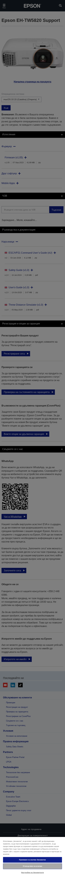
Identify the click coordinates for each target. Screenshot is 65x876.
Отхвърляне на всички (32, 866)
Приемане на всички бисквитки (32, 860)
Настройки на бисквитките (32, 872)
